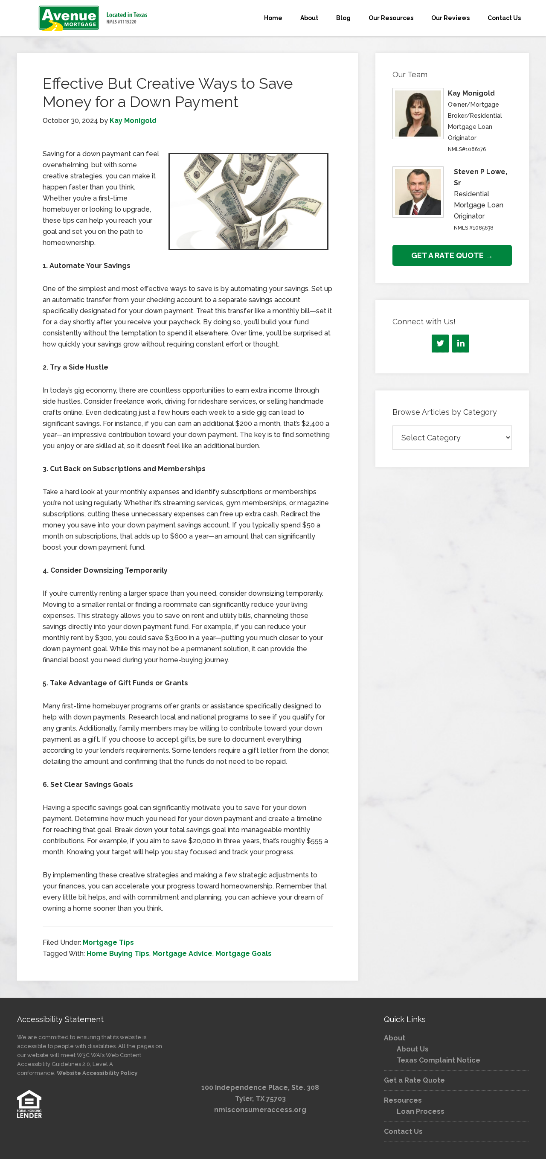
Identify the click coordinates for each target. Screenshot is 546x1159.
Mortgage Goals (243, 953)
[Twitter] (440, 343)
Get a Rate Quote (414, 1080)
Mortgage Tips (108, 942)
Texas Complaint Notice (438, 1060)
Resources (403, 1100)
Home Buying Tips (118, 953)
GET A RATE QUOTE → (452, 255)
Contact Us (403, 1131)
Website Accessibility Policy (97, 1073)
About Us (413, 1049)
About (394, 1038)
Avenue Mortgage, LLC (94, 18)
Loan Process (420, 1111)
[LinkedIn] (460, 343)
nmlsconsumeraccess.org (260, 1110)
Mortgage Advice (182, 953)
